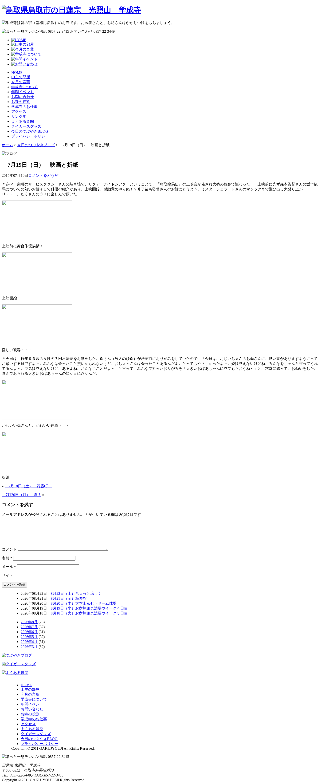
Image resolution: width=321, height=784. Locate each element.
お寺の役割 (20, 102)
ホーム (7, 145)
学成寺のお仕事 (24, 107)
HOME (17, 73)
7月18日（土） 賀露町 (28, 486)
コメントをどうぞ (43, 175)
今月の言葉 (20, 82)
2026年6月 (29, 632)
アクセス (18, 112)
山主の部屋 (20, 77)
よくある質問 (22, 121)
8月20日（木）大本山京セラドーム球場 (82, 603)
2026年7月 (29, 627)
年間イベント (22, 92)
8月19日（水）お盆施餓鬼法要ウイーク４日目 (87, 608)
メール (9, 567)
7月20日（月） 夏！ (21, 495)
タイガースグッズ (26, 126)
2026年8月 (29, 622)
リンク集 (18, 116)
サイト (7, 575)
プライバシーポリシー (30, 136)
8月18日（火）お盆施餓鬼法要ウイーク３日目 (87, 613)
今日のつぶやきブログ (36, 145)
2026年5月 (29, 637)
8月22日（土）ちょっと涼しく (74, 593)
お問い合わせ (22, 97)
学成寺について (24, 87)
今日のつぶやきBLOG (29, 131)
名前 (7, 558)
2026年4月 (29, 642)
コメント (9, 549)
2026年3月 (29, 647)
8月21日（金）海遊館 (66, 598)
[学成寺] (71, 10)
